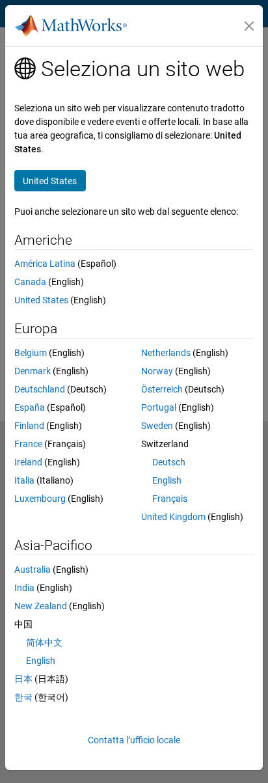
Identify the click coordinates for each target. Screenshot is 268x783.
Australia (32, 569)
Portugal (158, 407)
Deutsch (168, 462)
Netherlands (166, 353)
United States (41, 300)
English (166, 480)
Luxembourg (40, 498)
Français (169, 498)
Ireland (28, 462)
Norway (157, 371)
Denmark (32, 371)
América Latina (44, 263)
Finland (29, 425)
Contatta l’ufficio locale (134, 740)
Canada (30, 282)
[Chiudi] (249, 26)
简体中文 (44, 642)
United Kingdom (173, 517)
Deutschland (39, 389)
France (28, 444)
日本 (23, 679)
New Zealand (40, 606)
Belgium (30, 353)
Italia (24, 480)
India (24, 588)
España (29, 407)
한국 (23, 697)
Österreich (162, 389)
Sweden (157, 425)
